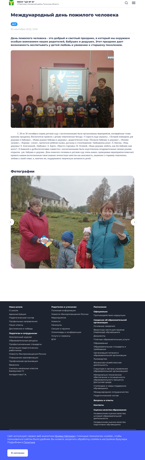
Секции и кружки (60, 328)
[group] (72, 222)
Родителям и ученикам (63, 307)
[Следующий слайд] (134, 222)
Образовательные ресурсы (23, 340)
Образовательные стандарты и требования (110, 348)
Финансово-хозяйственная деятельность (107, 363)
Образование (101, 343)
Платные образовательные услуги (112, 339)
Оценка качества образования (110, 410)
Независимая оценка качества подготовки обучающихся (110, 423)
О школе (13, 310)
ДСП (14, 24)
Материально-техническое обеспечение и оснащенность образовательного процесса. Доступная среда (109, 379)
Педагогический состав (21, 317)
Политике (29, 442)
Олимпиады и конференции (66, 332)
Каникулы (56, 325)
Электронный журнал (20, 337)
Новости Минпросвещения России (27, 354)
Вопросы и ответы (103, 400)
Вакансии (14, 365)
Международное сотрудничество (111, 392)
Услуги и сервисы (60, 336)
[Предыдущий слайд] (10, 222)
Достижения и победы (21, 328)
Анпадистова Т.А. (18, 374)
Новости (55, 321)
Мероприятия (58, 317)
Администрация (17, 314)
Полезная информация (63, 310)
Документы (99, 336)
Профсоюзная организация (23, 361)
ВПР (53, 339)
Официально (100, 311)
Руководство (100, 359)
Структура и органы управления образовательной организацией (111, 370)
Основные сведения (104, 326)
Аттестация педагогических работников (23, 349)
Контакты (99, 405)
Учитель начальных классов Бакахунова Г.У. (23, 369)
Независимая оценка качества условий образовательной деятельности (110, 416)
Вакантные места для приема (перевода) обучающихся (109, 331)
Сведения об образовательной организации (110, 321)
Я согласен (17, 453)
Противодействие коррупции (109, 315)
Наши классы (16, 325)
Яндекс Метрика (65, 436)
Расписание (100, 307)
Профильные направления (23, 321)
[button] (126, 3)
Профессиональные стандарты (25, 344)
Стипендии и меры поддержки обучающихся (110, 387)
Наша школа (15, 307)
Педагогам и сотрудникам (23, 333)
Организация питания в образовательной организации (110, 354)
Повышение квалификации (23, 357)
